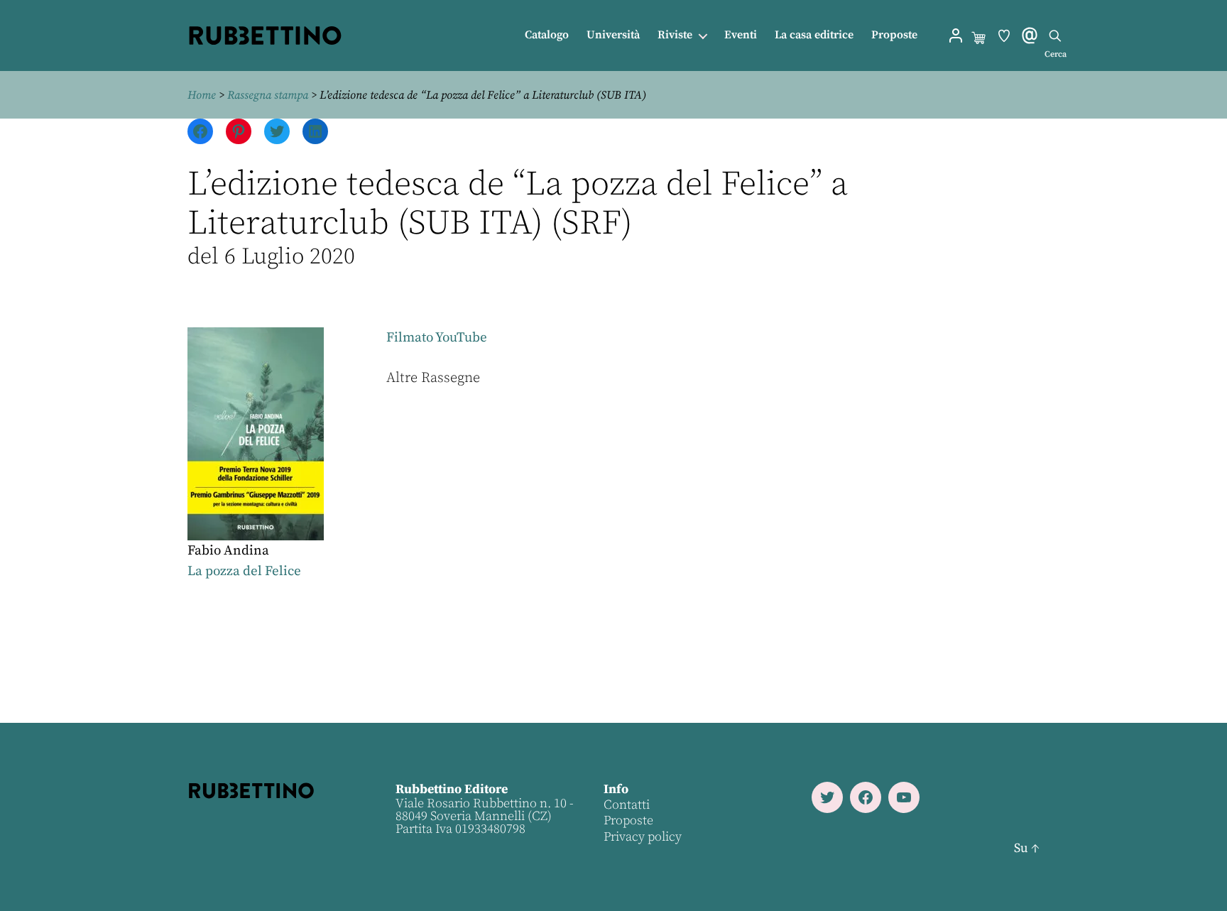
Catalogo (547, 35)
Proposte (894, 35)
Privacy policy (643, 837)
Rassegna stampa (267, 95)
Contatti (627, 805)
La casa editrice (814, 35)
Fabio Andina (228, 550)
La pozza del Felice (244, 571)
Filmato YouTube (436, 337)
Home (201, 95)
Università (613, 35)
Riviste (675, 35)
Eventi (740, 35)
